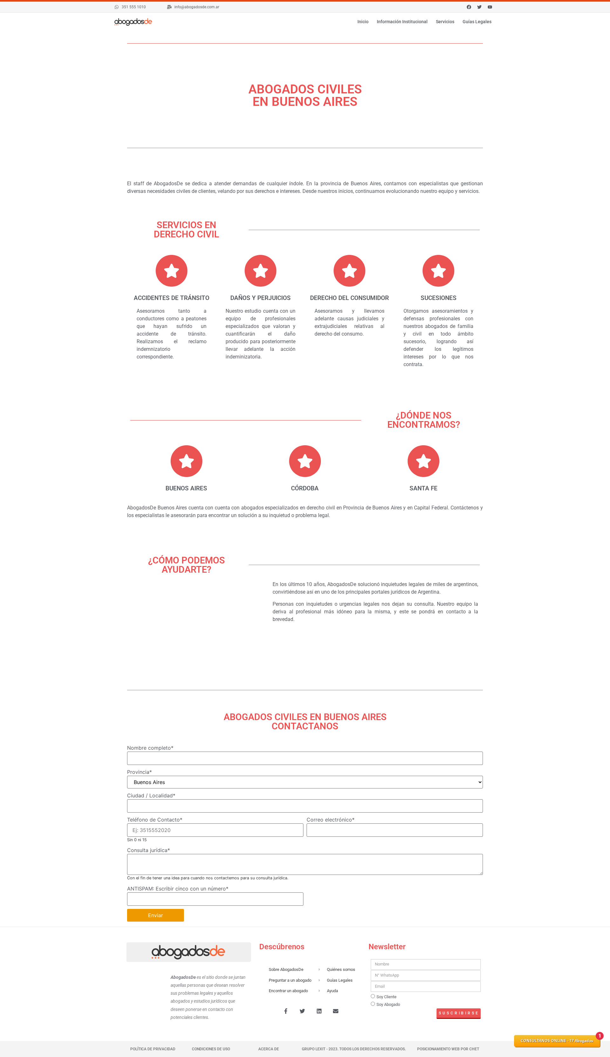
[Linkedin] (319, 1011)
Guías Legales (477, 21)
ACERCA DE (268, 1049)
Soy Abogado (388, 1004)
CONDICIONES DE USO (211, 1049)
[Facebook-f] (285, 1011)
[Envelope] (335, 1011)
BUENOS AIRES (186, 488)
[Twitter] (302, 1011)
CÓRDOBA (305, 488)
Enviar (155, 915)
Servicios (445, 21)
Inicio (363, 21)
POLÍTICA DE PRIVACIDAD (152, 1049)
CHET (473, 1049)
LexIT (320, 1049)
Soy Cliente (386, 996)
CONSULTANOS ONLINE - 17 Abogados (557, 1040)
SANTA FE (423, 488)
